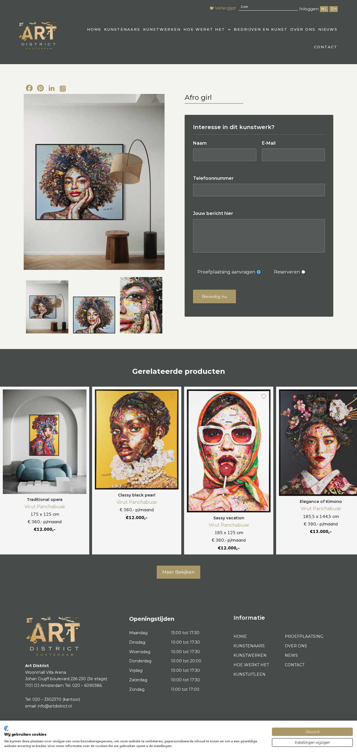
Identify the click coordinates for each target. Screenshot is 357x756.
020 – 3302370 (46, 699)
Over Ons (302, 29)
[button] (207, 29)
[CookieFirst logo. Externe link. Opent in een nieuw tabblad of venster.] (6, 728)
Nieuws (327, 29)
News (291, 655)
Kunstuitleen (249, 674)
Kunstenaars (122, 29)
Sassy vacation (228, 517)
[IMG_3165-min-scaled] (94, 182)
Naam (200, 143)
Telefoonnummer (213, 178)
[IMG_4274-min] (141, 305)
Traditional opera (44, 499)
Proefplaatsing (304, 636)
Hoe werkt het (204, 29)
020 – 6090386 (87, 685)
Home (240, 636)
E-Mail (269, 143)
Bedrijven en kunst (261, 29)
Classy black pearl (136, 495)
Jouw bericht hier (213, 213)
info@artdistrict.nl (55, 706)
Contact (325, 47)
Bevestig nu (214, 296)
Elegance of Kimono (321, 501)
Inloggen (309, 8)
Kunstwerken (162, 29)
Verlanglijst (225, 8)
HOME (94, 29)
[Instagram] (62, 89)
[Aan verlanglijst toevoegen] (79, 396)
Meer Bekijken (178, 572)
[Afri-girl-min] (94, 315)
